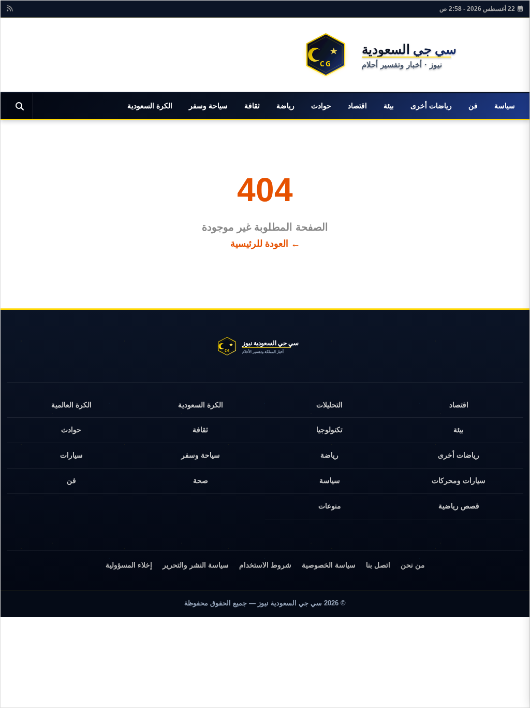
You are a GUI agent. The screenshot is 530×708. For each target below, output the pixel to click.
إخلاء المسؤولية (129, 565)
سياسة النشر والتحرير (196, 565)
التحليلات (329, 405)
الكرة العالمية (71, 405)
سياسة (504, 106)
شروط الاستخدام (265, 565)
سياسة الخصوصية (329, 565)
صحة (200, 480)
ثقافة (252, 106)
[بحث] (20, 106)
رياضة (285, 106)
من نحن (413, 565)
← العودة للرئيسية (265, 243)
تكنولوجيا (329, 430)
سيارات (71, 455)
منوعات (329, 506)
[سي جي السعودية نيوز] (409, 54)
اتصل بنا (378, 565)
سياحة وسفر (208, 106)
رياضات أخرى (431, 106)
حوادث (321, 106)
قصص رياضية (458, 506)
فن (473, 106)
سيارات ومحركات (458, 480)
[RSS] (9, 9)
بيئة (389, 106)
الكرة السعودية (149, 106)
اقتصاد (357, 106)
